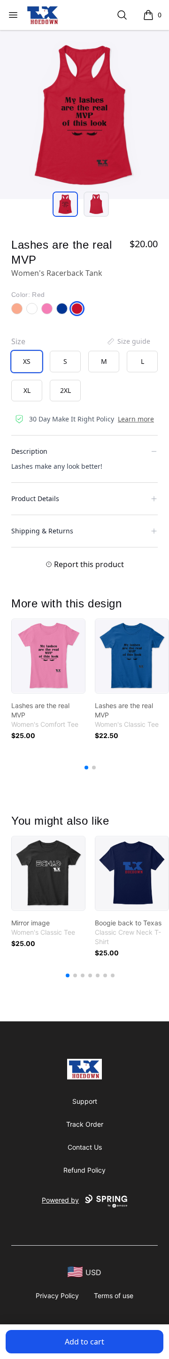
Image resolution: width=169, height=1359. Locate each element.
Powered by (60, 1200)
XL (27, 390)
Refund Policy (84, 1170)
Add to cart (84, 1342)
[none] (128, 341)
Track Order (84, 1124)
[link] (48, 656)
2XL (65, 390)
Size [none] (18, 341)
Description (29, 451)
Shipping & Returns (42, 530)
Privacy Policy (57, 1296)
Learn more (136, 418)
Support (84, 1101)
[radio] (26, 361)
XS (27, 361)
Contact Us (85, 1147)
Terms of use (113, 1296)
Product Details (35, 498)
